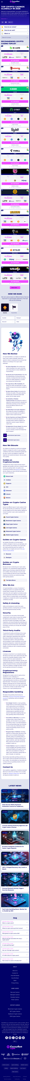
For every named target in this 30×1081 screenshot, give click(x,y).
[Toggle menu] (2, 1)
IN (14, 1043)
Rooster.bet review (15, 83)
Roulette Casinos (14, 999)
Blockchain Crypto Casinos (15, 1010)
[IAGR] (7, 1056)
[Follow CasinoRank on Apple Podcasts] (23, 1039)
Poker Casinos (14, 1001)
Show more (14, 287)
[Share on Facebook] (5, 22)
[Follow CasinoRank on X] (13, 1039)
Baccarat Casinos (14, 994)
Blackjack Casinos (14, 996)
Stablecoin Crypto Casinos (15, 1015)
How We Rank (14, 979)
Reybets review (15, 145)
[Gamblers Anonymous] (12, 1056)
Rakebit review (15, 186)
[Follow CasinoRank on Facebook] (6, 1039)
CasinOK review (15, 103)
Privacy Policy (14, 984)
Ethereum (18, 469)
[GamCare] (20, 1056)
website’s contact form (13, 773)
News (14, 982)
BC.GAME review (15, 62)
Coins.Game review (15, 206)
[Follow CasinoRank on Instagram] (9, 1039)
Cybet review (15, 124)
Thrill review (15, 165)
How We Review (15, 977)
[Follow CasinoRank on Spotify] (19, 1039)
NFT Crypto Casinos (15, 1013)
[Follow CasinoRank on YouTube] (16, 1039)
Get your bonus (15, 60)
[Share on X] (2, 22)
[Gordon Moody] (14, 1060)
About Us (14, 972)
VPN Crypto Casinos (14, 1018)
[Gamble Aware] (13, 1064)
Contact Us (15, 974)
